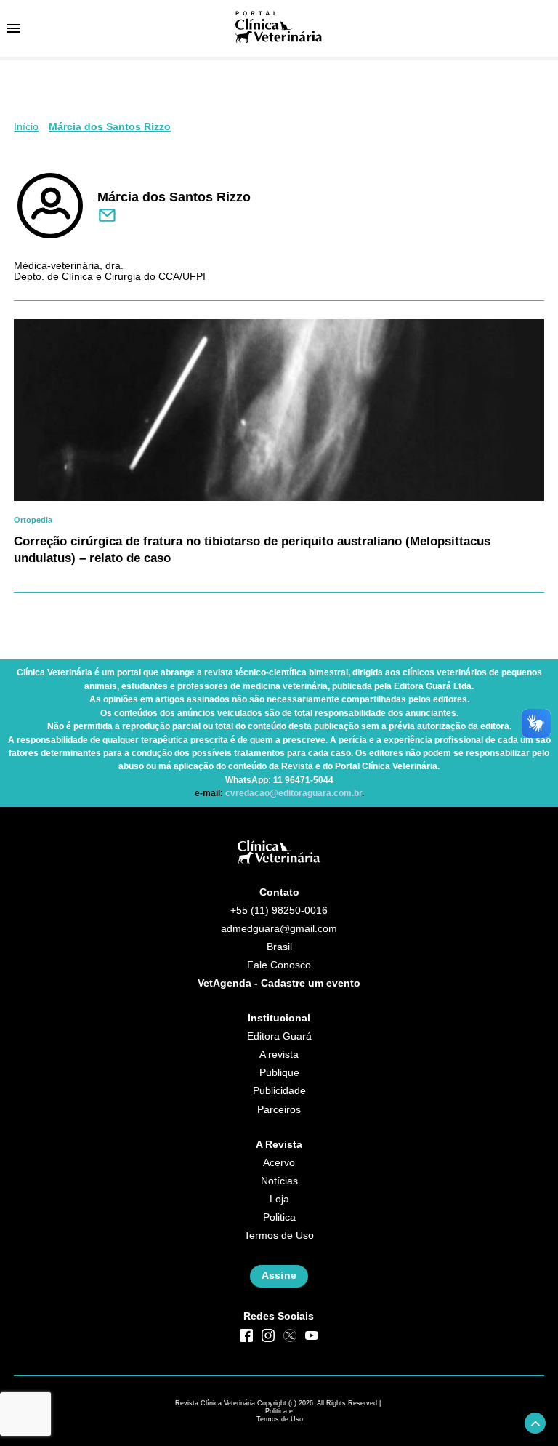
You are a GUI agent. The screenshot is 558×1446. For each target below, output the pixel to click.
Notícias (279, 1181)
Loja (279, 1199)
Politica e (279, 1411)
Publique (279, 1072)
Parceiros (279, 1109)
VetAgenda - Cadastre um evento (279, 983)
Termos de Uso (279, 1235)
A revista (279, 1054)
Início (26, 126)
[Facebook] (246, 1335)
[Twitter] (289, 1335)
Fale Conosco (279, 965)
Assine (279, 1275)
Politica (279, 1217)
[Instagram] (268, 1335)
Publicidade (279, 1090)
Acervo (279, 1162)
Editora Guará (279, 1036)
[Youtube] (311, 1335)
